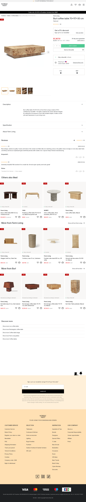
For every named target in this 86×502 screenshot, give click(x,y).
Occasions (55, 451)
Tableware (29, 429)
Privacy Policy (9, 454)
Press (69, 441)
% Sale (54, 441)
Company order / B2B (11, 460)
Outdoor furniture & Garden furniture (36, 447)
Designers (55, 435)
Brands (54, 432)
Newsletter (8, 438)
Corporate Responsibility (74, 432)
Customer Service (10, 429)
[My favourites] (76, 5)
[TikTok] (48, 476)
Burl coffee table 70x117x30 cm (27, 15)
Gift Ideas (54, 457)
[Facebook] (37, 476)
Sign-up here (79, 32)
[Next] (48, 52)
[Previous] (3, 52)
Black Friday (55, 463)
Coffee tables (14, 15)
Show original (18, 171)
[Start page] (4, 4)
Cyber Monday (56, 466)
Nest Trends (55, 460)
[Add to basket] (19, 217)
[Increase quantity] (59, 46)
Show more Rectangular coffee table (13, 329)
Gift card (28, 451)
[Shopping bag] (80, 5)
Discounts (55, 469)
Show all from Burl (77, 268)
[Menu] (84, 5)
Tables (8, 15)
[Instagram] (43, 476)
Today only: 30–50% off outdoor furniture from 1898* (43, 12)
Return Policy (8, 432)
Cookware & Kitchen (32, 432)
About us (70, 429)
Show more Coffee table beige (11, 332)
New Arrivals (55, 444)
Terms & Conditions (10, 451)
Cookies (7, 457)
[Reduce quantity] (54, 46)
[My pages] (72, 5)
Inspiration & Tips (57, 429)
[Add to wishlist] (16, 217)
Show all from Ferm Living (75, 223)
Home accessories (31, 435)
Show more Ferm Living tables (11, 335)
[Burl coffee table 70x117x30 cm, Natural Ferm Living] (25, 52)
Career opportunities (73, 435)
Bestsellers (55, 447)
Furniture (3, 15)
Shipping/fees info (78, 62)
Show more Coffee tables (10, 339)
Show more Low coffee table (11, 326)
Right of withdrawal (10, 463)
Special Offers (56, 438)
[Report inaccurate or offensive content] (83, 157)
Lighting (28, 438)
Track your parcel (10, 447)
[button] (57, 24)
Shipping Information (10, 444)
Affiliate (70, 438)
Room (53, 454)
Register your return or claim (12, 435)
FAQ (6, 441)
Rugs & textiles (30, 441)
